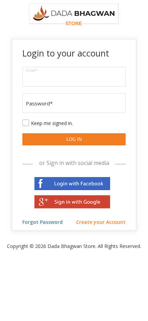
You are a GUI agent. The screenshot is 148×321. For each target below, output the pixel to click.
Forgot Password (42, 222)
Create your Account (101, 222)
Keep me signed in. (52, 123)
